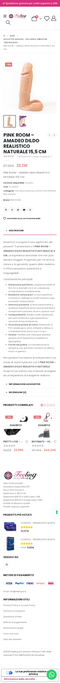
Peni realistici (9, 194)
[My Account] (54, 18)
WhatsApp (30, 209)
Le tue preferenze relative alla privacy (33, 673)
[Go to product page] (10, 527)
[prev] (49, 135)
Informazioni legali (13, 628)
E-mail (24, 209)
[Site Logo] (18, 16)
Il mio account (10, 633)
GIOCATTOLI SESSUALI (46, 190)
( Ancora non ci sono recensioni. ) (34, 156)
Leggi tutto (23, 418)
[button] (6, 16)
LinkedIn (18, 209)
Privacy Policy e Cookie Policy (19, 605)
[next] (54, 135)
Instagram (6, 564)
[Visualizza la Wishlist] (47, 18)
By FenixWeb (38, 655)
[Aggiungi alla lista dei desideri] (26, 441)
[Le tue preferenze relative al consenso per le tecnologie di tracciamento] (57, 512)
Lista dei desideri (12, 639)
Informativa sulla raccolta (19, 679)
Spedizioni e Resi (12, 616)
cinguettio (12, 209)
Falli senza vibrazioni (24, 190)
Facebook (6, 209)
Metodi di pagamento (15, 622)
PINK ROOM (15, 200)
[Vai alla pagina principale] (4, 35)
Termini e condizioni (14, 611)
